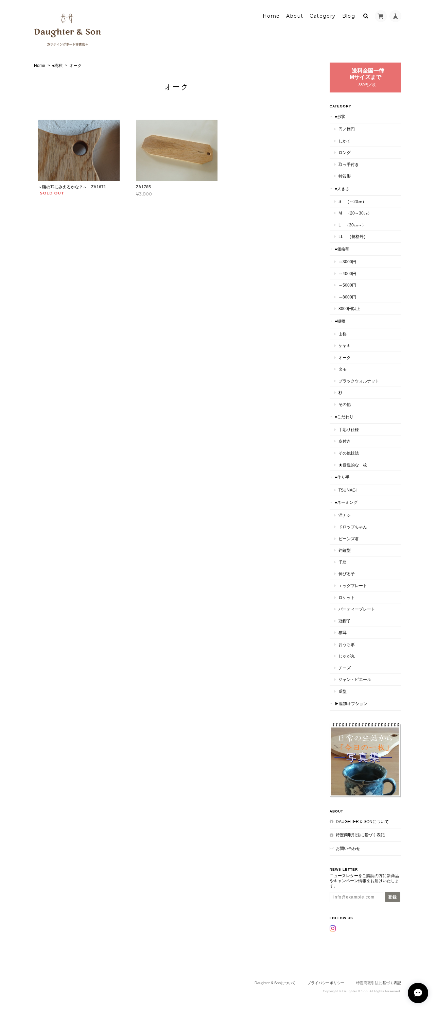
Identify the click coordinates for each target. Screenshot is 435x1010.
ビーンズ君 (348, 538)
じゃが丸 (346, 656)
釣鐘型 (344, 550)
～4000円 (347, 273)
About (294, 16)
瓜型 (342, 691)
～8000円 (347, 297)
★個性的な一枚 (352, 465)
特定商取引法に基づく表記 (360, 835)
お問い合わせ (348, 848)
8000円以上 (349, 308)
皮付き (344, 441)
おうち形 (346, 644)
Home (271, 16)
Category (322, 16)
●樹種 (57, 65)
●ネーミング (346, 502)
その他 (344, 404)
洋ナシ (344, 515)
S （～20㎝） (352, 201)
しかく (344, 141)
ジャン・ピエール (354, 679)
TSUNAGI (347, 490)
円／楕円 (346, 129)
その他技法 (348, 453)
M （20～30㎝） (355, 213)
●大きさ (342, 188)
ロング (344, 152)
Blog (348, 16)
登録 (392, 897)
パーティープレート (356, 609)
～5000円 (347, 285)
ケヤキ (344, 345)
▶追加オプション (351, 703)
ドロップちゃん (352, 527)
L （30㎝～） (352, 225)
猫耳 (342, 632)
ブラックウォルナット (358, 381)
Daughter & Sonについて (362, 821)
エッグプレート (352, 585)
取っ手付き (348, 164)
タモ (342, 369)
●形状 (340, 116)
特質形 (344, 176)
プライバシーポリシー (326, 983)
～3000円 (347, 261)
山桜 (342, 334)
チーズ (344, 668)
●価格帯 (342, 249)
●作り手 (342, 477)
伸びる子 (346, 573)
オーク (344, 357)
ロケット (346, 597)
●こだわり (344, 416)
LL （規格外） (353, 236)
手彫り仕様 (348, 429)
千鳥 (342, 562)
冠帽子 (344, 621)
